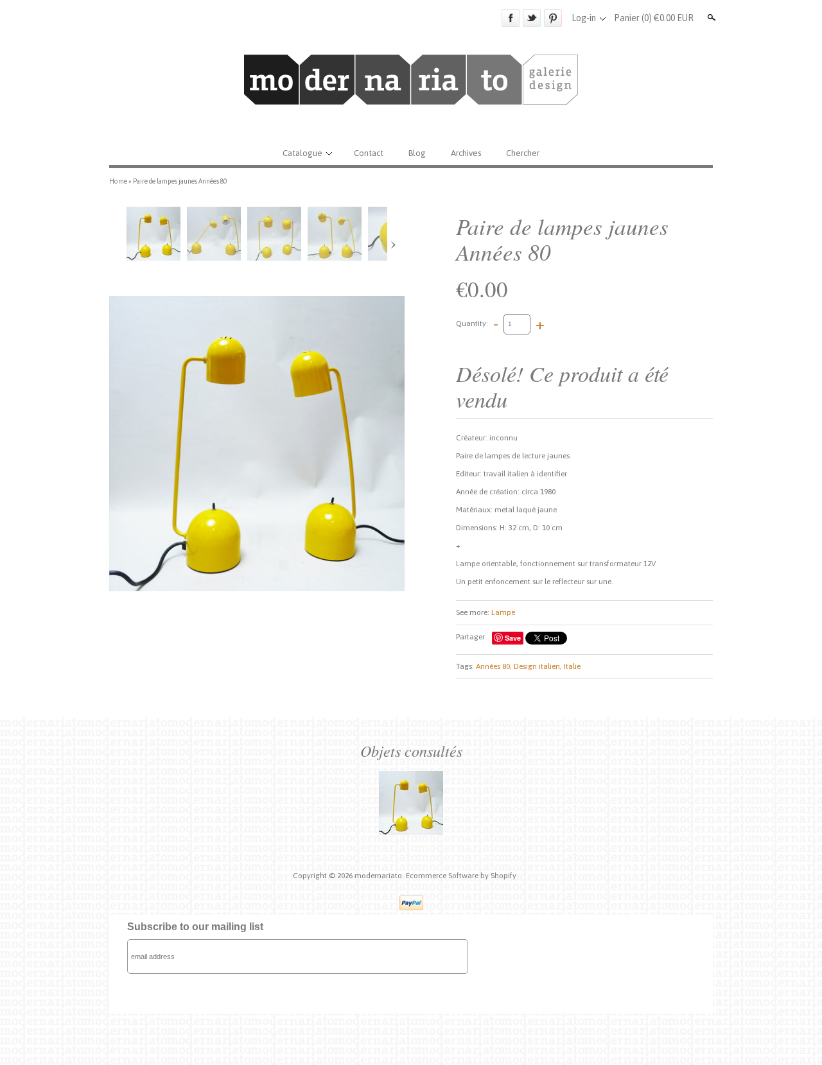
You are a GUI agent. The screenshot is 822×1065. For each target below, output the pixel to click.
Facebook (511, 18)
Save (513, 638)
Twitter (532, 18)
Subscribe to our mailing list (195, 926)
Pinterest (553, 18)
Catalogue (302, 153)
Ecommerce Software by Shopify (461, 875)
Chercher (522, 153)
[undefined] (257, 443)
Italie (572, 666)
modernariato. (380, 875)
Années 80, (494, 666)
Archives (466, 153)
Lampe (503, 612)
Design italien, (538, 666)
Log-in (584, 18)
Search (710, 17)
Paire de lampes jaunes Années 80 (180, 181)
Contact (368, 153)
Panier (654, 18)
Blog (417, 153)
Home (118, 181)
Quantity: (472, 323)
